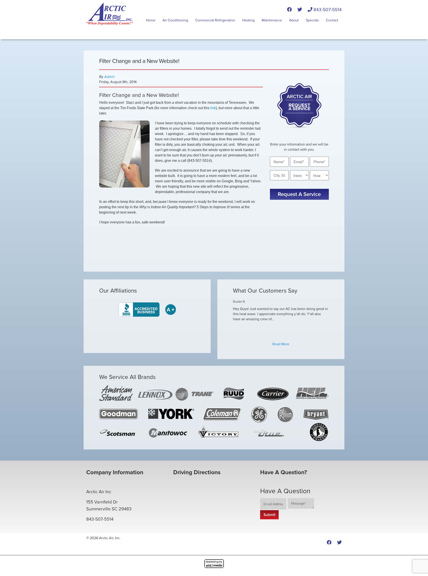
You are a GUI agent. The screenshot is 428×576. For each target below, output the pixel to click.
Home (150, 20)
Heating (248, 20)
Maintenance (272, 20)
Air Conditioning (175, 20)
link (213, 108)
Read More (280, 344)
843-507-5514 (327, 9)
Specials (312, 20)
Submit (269, 514)
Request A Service (299, 194)
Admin (109, 77)
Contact (332, 20)
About (294, 20)
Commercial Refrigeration (215, 20)
